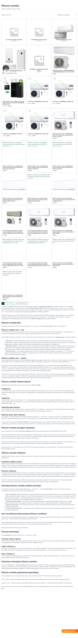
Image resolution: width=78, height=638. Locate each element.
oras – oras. (64, 306)
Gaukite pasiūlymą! (70, 631)
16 (23, 303)
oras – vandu (50, 306)
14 (17, 303)
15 (20, 303)
